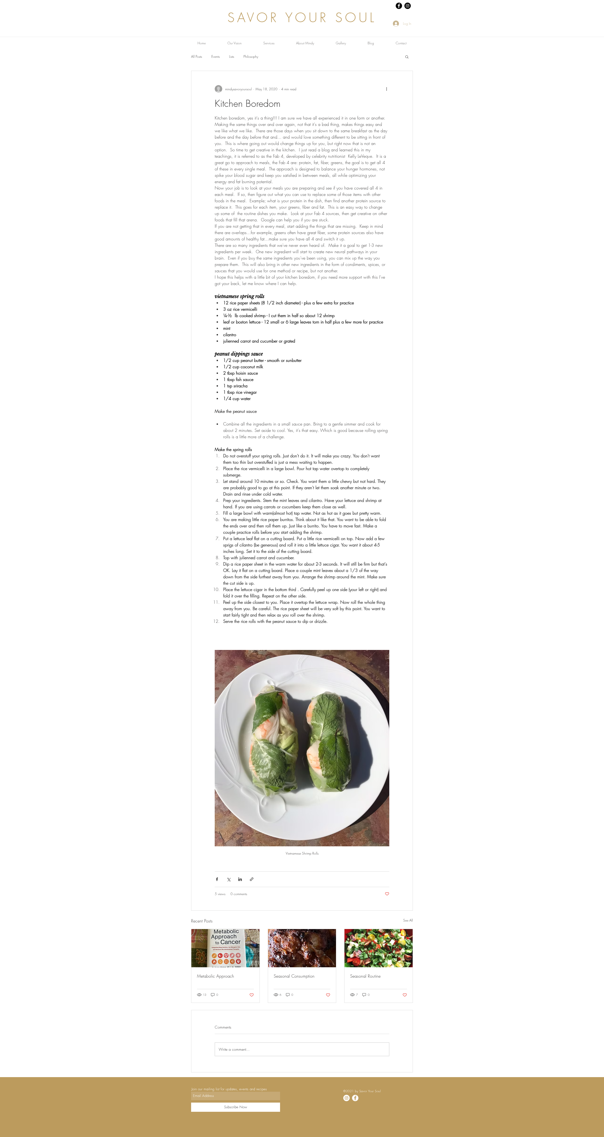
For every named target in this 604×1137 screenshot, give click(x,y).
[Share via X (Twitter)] (228, 879)
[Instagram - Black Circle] (407, 6)
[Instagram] (346, 1098)
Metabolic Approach (215, 976)
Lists (231, 56)
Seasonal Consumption (294, 976)
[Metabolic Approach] (225, 948)
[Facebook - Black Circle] (399, 6)
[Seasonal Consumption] (302, 948)
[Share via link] (251, 879)
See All (408, 920)
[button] (407, 56)
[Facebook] (355, 1098)
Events (215, 56)
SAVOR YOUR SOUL (302, 17)
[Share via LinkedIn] (240, 879)
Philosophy (250, 56)
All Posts (196, 56)
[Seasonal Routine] (378, 948)
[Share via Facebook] (217, 879)
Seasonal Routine (365, 976)
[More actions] (386, 89)
